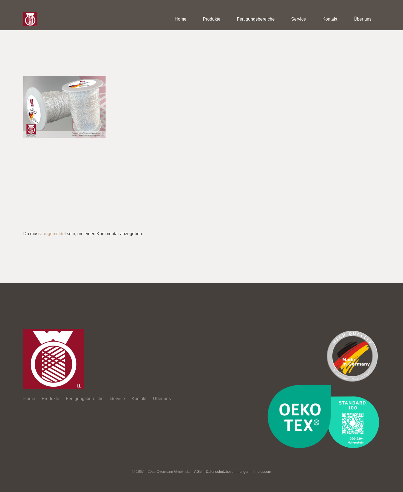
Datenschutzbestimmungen (227, 471)
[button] (224, 19)
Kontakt (139, 398)
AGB (198, 471)
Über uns (162, 398)
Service (117, 398)
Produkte (50, 398)
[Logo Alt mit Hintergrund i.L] (30, 19)
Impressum (262, 471)
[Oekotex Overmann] (323, 416)
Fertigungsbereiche (85, 398)
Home (29, 398)
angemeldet (54, 233)
